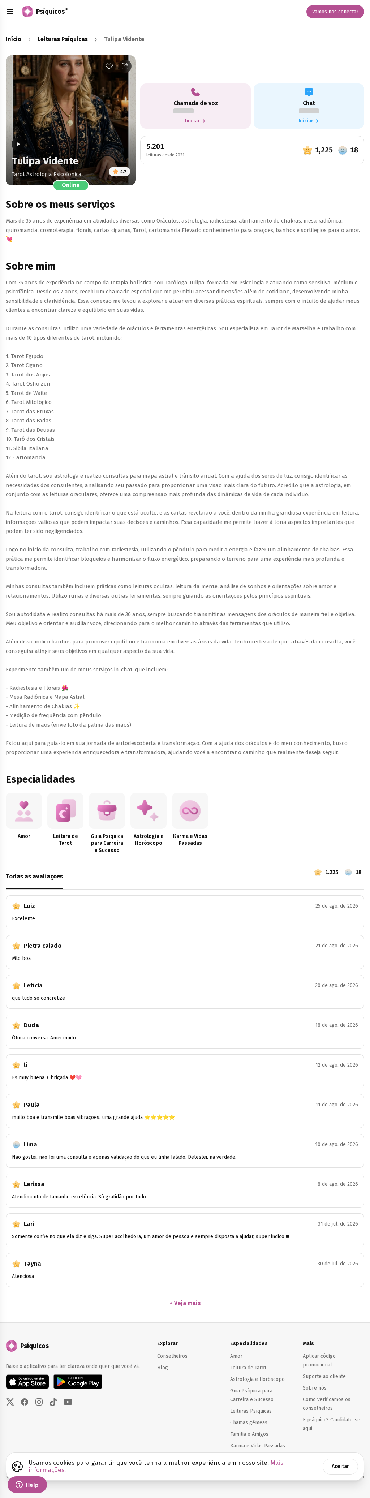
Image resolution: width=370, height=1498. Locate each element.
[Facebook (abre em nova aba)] (24, 1402)
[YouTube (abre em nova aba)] (68, 1402)
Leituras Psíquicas (63, 39)
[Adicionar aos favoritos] (109, 66)
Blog (162, 1368)
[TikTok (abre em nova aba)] (53, 1402)
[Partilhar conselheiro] (125, 66)
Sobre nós (315, 1388)
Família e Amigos (249, 1434)
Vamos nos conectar (335, 12)
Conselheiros (172, 1356)
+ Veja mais (185, 1303)
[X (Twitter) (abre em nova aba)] (10, 1402)
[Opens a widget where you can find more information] (27, 1485)
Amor (236, 1356)
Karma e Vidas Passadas (257, 1446)
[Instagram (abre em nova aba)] (39, 1402)
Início (13, 39)
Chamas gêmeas (248, 1423)
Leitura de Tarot (248, 1368)
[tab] (157, 878)
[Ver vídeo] (18, 144)
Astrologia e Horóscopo (257, 1379)
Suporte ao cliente (324, 1376)
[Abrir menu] (10, 11)
